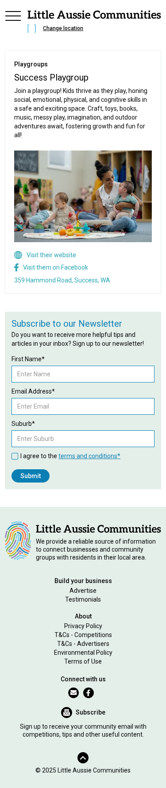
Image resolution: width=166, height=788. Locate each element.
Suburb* (23, 423)
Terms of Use (83, 661)
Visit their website (51, 255)
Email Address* (33, 391)
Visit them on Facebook (55, 267)
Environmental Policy (83, 652)
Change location (63, 28)
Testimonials (83, 599)
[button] (13, 23)
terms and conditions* (89, 456)
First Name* (28, 359)
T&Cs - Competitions (83, 634)
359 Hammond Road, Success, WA (62, 280)
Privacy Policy (83, 626)
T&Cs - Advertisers (83, 643)
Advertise (83, 590)
